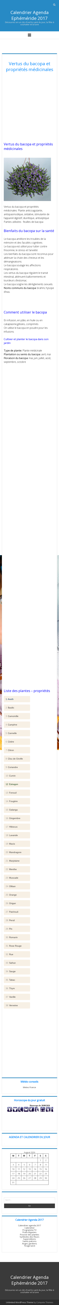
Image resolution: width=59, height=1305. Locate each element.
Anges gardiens (29, 1243)
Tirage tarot (29, 1245)
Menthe (11, 869)
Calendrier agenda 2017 (29, 1225)
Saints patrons (29, 1241)
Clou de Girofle (14, 758)
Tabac (10, 980)
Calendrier (30, 1227)
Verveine (12, 1005)
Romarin (12, 937)
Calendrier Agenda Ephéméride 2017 (29, 15)
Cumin (11, 775)
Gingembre (13, 818)
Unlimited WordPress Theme (19, 1302)
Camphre (11, 724)
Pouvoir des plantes (29, 1234)
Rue (9, 954)
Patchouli (12, 912)
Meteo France (29, 1087)
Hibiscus (11, 826)
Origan (11, 903)
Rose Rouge (14, 946)
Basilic (10, 707)
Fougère (12, 801)
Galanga (12, 809)
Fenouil (11, 792)
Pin (9, 929)
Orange (11, 895)
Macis (10, 843)
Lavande (12, 835)
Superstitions (29, 1239)
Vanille (11, 997)
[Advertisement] (29, 107)
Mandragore (13, 852)
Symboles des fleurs (29, 1236)
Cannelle (11, 733)
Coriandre (12, 767)
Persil (10, 920)
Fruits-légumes (29, 1232)
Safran (11, 963)
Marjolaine (13, 860)
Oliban (11, 886)
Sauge (11, 971)
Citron (10, 750)
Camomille (12, 716)
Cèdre (10, 741)
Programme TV (29, 1230)
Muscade (12, 878)
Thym (10, 988)
